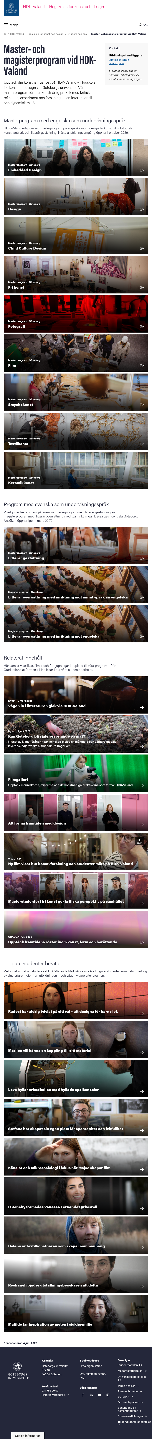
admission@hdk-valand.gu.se (119, 61)
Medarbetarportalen (133, 1370)
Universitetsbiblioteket (133, 1376)
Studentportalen (130, 1365)
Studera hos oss (77, 33)
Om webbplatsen (129, 1402)
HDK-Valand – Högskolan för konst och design (36, 33)
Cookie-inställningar (131, 1416)
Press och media (128, 1391)
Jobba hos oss (127, 1386)
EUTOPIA (124, 1396)
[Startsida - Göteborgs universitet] (18, 1370)
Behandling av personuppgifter (128, 1409)
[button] (67, 25)
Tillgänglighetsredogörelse (134, 1422)
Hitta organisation (91, 1366)
